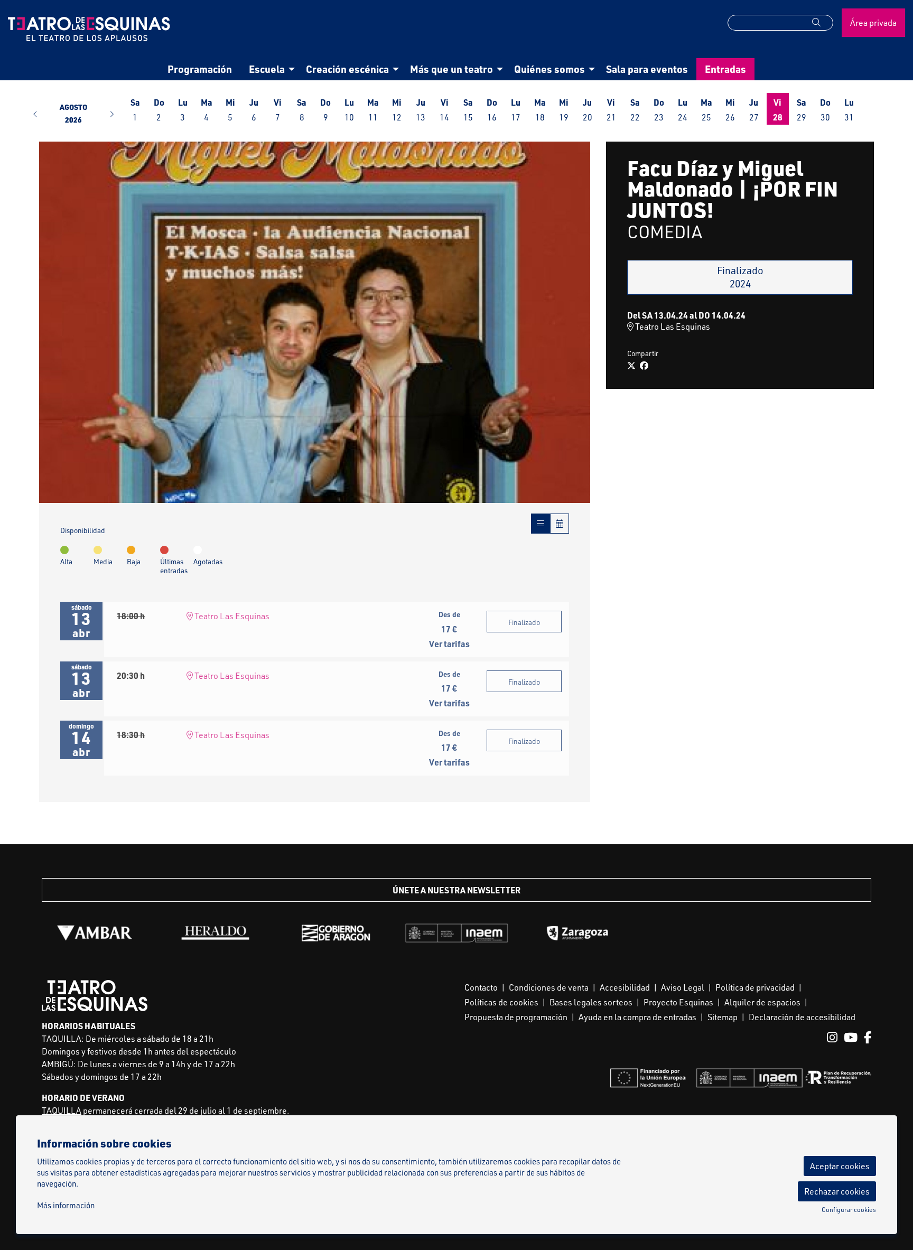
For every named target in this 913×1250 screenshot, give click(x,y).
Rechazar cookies (837, 1191)
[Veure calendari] (559, 524)
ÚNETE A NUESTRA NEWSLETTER (456, 889)
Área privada (873, 22)
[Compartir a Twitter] (631, 365)
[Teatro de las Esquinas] (114, 33)
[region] (314, 322)
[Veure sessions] (540, 524)
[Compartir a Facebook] (644, 365)
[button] (822, 22)
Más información (66, 1205)
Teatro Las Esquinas (231, 616)
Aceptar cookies (840, 1166)
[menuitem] (199, 69)
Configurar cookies (849, 1210)
